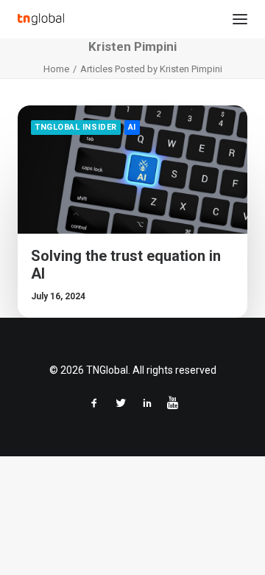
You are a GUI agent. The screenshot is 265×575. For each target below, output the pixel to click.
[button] (240, 19)
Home (56, 68)
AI (132, 127)
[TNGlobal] (41, 19)
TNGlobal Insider (76, 127)
